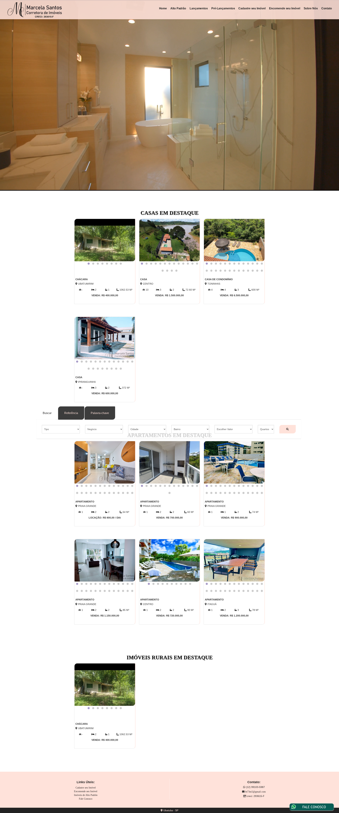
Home (163, 8)
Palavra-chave (100, 413)
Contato (326, 8)
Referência (71, 413)
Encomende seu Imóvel (284, 8)
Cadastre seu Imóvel (251, 8)
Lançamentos (199, 8)
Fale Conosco (85, 798)
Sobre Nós (311, 8)
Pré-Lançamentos (223, 8)
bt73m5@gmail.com (255, 791)
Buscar (47, 413)
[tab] (89, 264)
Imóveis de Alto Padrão (85, 795)
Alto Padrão (178, 8)
